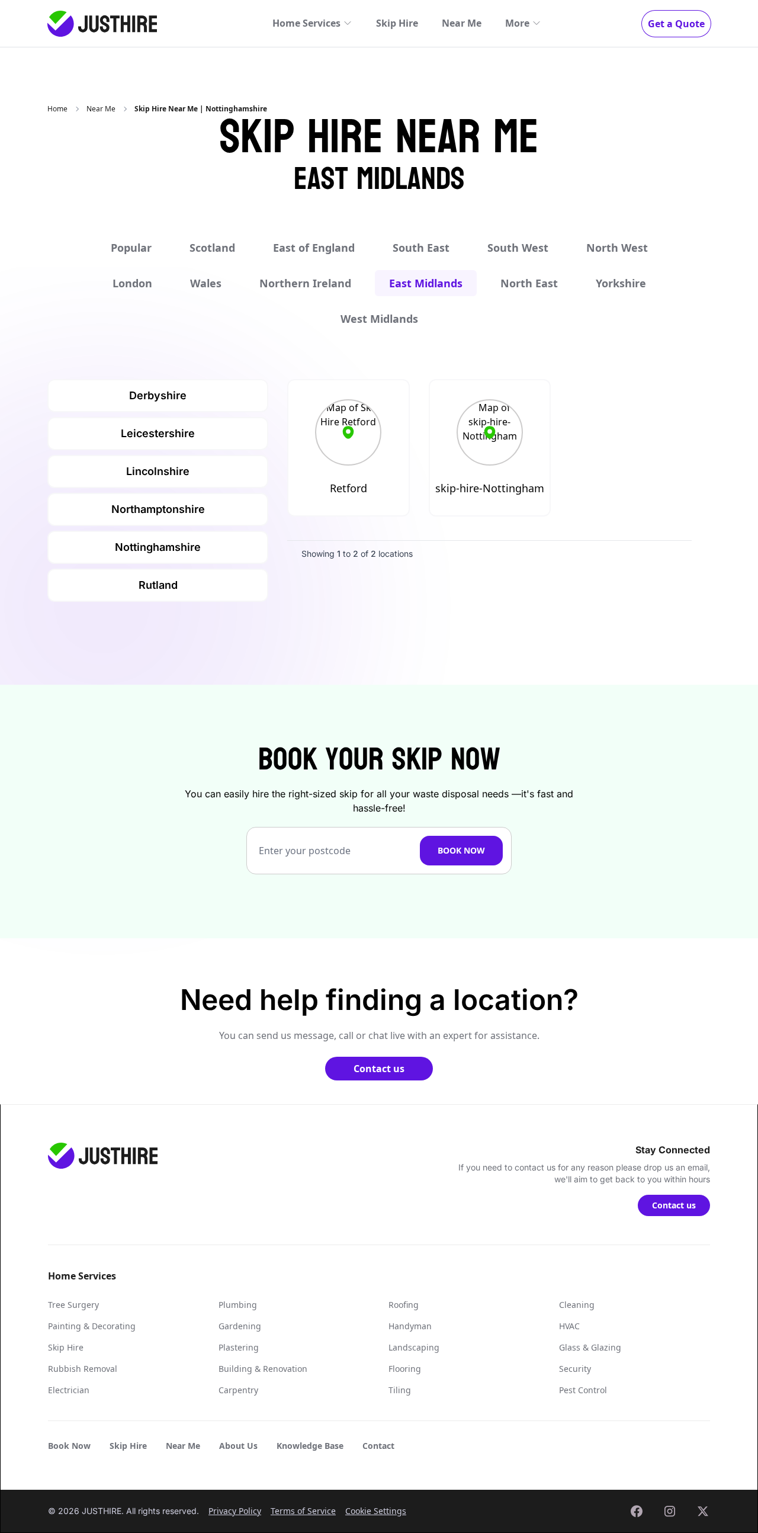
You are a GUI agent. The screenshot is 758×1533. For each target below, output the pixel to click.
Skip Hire (397, 23)
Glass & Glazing (590, 1347)
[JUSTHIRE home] (102, 24)
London (132, 283)
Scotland (212, 247)
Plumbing (238, 1304)
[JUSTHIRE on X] (703, 1511)
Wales (205, 283)
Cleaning (577, 1304)
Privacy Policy (234, 1510)
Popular (131, 247)
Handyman (410, 1326)
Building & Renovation (263, 1368)
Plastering (239, 1347)
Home (57, 109)
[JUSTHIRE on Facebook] (636, 1511)
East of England (314, 247)
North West (617, 247)
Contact (378, 1445)
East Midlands (425, 283)
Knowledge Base (310, 1445)
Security (575, 1368)
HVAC (569, 1326)
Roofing (403, 1304)
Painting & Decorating (92, 1326)
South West (517, 247)
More (517, 23)
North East (529, 283)
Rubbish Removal (82, 1368)
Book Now (461, 850)
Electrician (68, 1390)
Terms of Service (303, 1510)
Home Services (306, 23)
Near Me (461, 23)
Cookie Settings (375, 1510)
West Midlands (379, 319)
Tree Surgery (73, 1304)
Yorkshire (621, 283)
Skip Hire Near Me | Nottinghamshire (200, 109)
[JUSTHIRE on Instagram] (670, 1511)
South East (421, 247)
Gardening (240, 1326)
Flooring (404, 1368)
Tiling (399, 1390)
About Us (238, 1445)
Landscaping (413, 1347)
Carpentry (238, 1390)
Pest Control (583, 1390)
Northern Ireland (305, 283)
